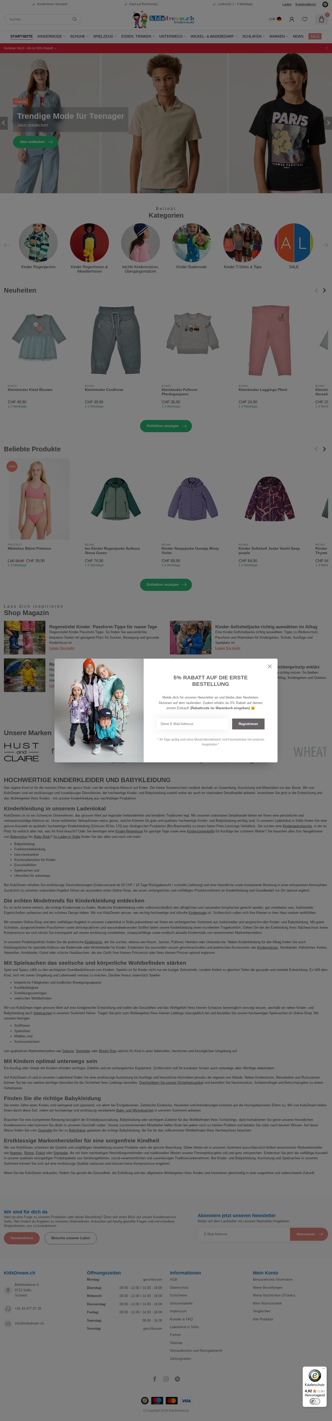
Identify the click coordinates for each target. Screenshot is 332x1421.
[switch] (315, 1401)
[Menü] (324, 1370)
